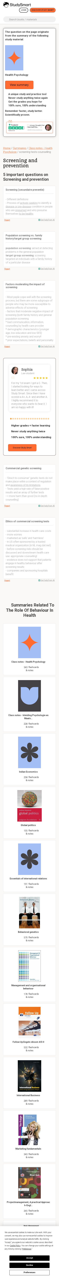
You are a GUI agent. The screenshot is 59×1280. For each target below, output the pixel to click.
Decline (29, 1265)
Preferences (29, 1272)
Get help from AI (48, 220)
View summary (19, 84)
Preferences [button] (26, 1249)
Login (23, 10)
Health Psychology (16, 74)
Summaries (19, 148)
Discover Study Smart (43, 10)
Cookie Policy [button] (15, 1246)
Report (7, 220)
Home (7, 148)
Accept (29, 1258)
